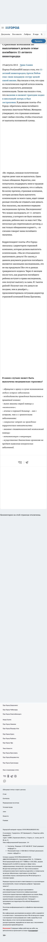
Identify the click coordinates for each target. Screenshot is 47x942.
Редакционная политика (11, 803)
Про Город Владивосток (11, 757)
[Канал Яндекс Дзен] (15, 776)
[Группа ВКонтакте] (4, 776)
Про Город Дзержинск (10, 705)
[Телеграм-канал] (12, 776)
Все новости (17, 34)
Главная (5, 820)
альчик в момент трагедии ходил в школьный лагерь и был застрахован (23, 99)
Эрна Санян (26, 65)
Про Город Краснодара (10, 763)
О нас (5, 794)
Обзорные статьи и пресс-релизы (14, 789)
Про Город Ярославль (10, 753)
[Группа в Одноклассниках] (8, 776)
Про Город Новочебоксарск (12, 714)
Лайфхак (27, 34)
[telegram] (27, 462)
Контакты (6, 798)
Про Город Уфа (8, 743)
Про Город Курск (8, 734)
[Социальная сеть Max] (4, 781)
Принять (38, 41)
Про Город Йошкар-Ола (11, 728)
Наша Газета (7, 720)
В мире (36, 34)
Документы (5, 34)
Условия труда (8, 807)
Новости (6, 816)
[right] (44, 34)
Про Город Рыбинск (9, 738)
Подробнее (7, 903)
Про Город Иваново (9, 724)
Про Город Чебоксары (10, 710)
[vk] (20, 462)
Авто (4, 811)
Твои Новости (7, 748)
